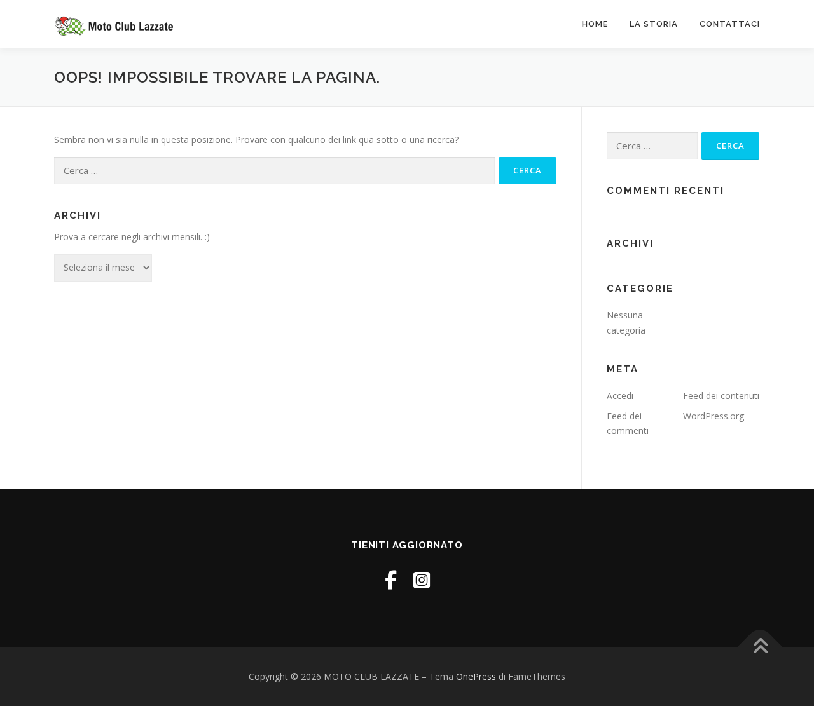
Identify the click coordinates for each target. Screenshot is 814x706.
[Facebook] (391, 580)
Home (595, 24)
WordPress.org (713, 416)
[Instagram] (421, 580)
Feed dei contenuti (721, 396)
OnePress (476, 676)
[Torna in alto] (760, 646)
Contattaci (730, 24)
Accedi (620, 396)
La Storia (654, 24)
